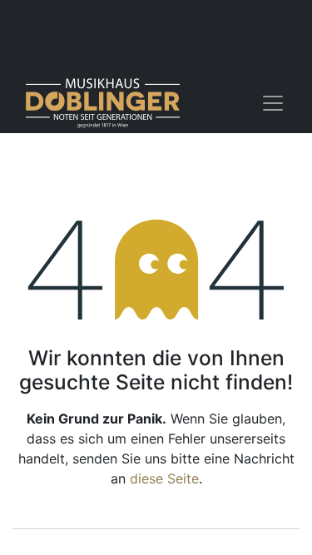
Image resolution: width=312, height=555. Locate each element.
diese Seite (164, 478)
